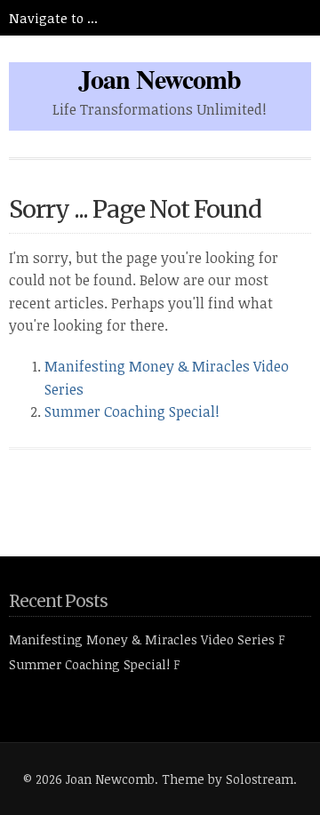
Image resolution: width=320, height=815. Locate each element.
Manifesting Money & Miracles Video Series (142, 639)
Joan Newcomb (159, 78)
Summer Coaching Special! (132, 411)
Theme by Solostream (227, 779)
